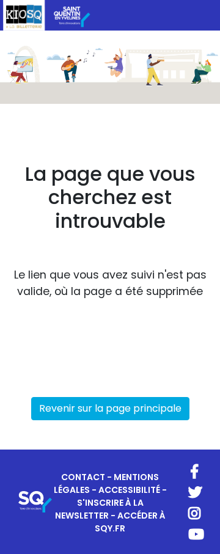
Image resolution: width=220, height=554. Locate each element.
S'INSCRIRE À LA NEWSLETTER (99, 509)
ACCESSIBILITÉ (129, 490)
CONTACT (83, 477)
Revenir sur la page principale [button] (110, 408)
